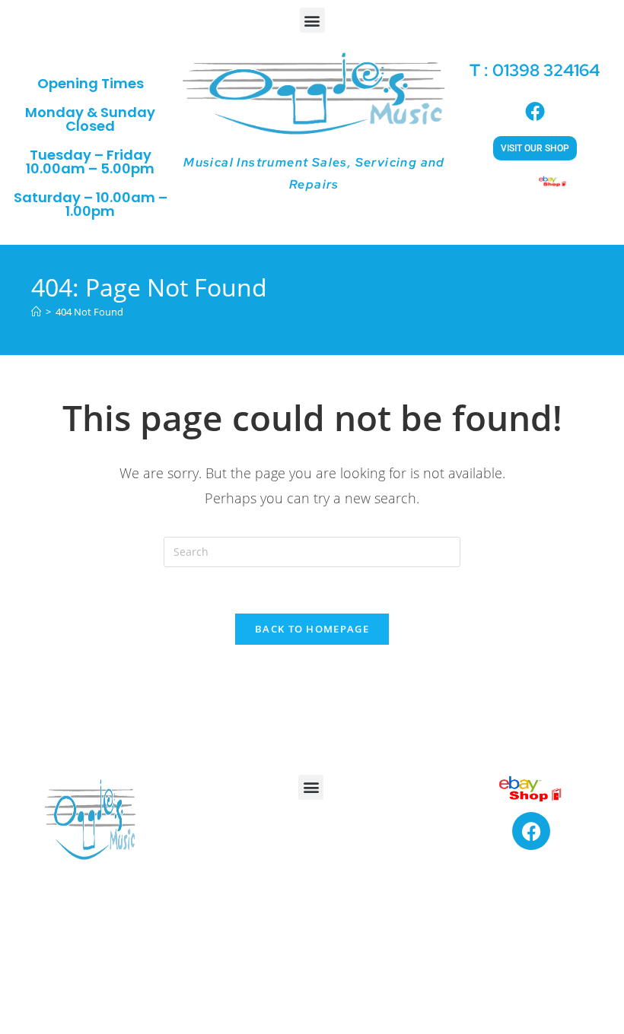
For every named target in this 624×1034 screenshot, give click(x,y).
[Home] (36, 312)
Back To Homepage (312, 629)
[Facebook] (531, 831)
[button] (312, 20)
